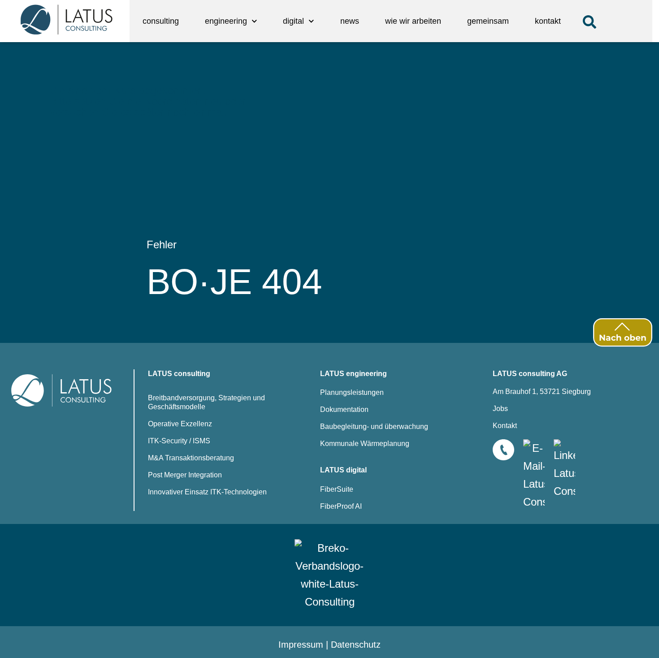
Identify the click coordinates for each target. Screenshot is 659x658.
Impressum (300, 644)
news (349, 21)
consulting (161, 21)
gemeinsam (488, 21)
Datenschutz (356, 644)
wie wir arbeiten (413, 21)
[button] (589, 22)
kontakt (548, 21)
